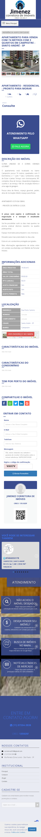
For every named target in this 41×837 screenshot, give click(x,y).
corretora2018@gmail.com (13, 751)
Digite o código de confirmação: (17, 462)
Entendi (32, 829)
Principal (5, 771)
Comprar (5, 775)
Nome (6, 420)
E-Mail (6, 430)
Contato (4, 781)
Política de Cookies (18, 832)
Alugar (4, 778)
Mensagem (8, 449)
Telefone (8, 439)
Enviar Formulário (21, 473)
